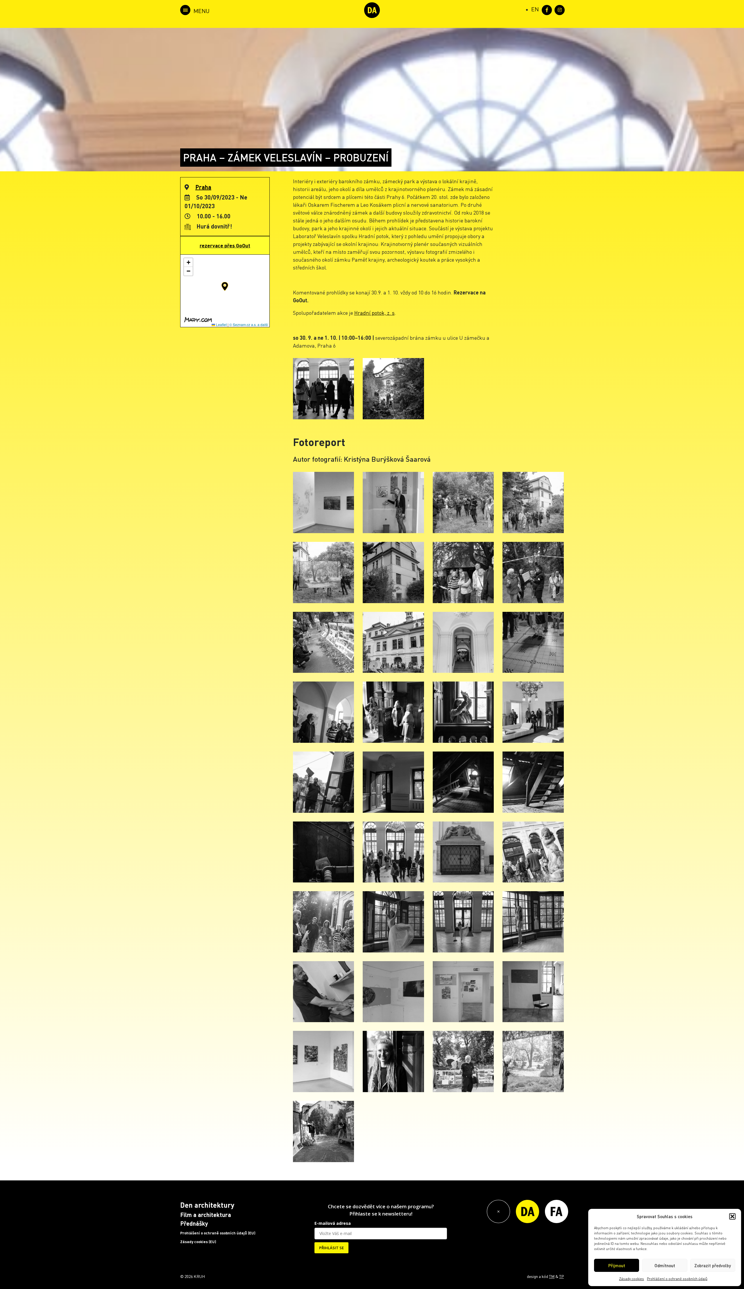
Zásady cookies (631, 1279)
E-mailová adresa (332, 1223)
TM (552, 1276)
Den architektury (207, 1204)
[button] (732, 1216)
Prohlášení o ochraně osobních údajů (677, 1279)
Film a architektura (205, 1214)
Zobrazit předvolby (712, 1265)
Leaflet (221, 324)
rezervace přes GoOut (225, 245)
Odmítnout (664, 1265)
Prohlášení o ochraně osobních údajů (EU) (217, 1233)
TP (561, 1276)
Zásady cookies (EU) (198, 1241)
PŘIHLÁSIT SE (331, 1247)
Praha (203, 187)
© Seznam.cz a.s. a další (248, 324)
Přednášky (194, 1223)
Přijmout (616, 1265)
